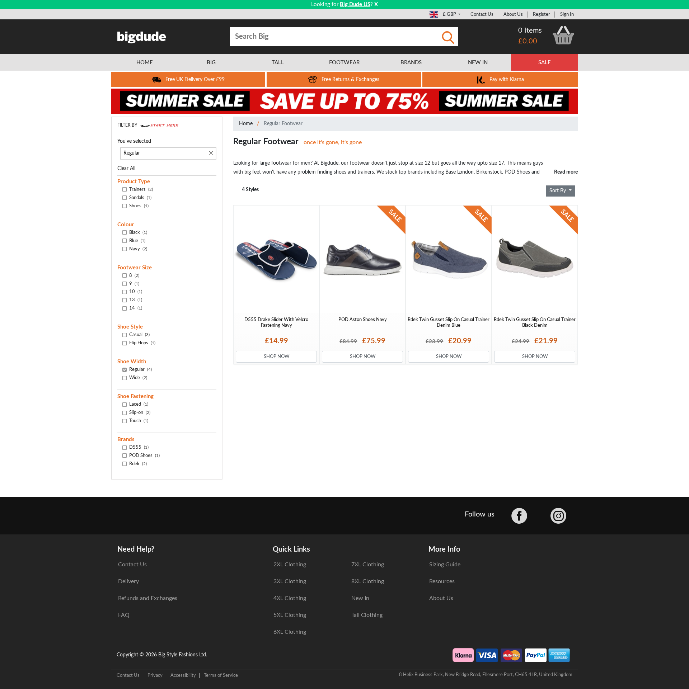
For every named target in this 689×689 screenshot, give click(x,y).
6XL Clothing (289, 632)
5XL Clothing (289, 615)
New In (360, 598)
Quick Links (291, 549)
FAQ (124, 615)
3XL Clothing (289, 581)
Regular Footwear (283, 123)
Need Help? (135, 549)
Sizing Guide (444, 564)
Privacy (155, 675)
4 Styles (250, 189)
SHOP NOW (276, 356)
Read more (566, 172)
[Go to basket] (563, 35)
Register (541, 14)
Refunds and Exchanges (147, 598)
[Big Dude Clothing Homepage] (142, 35)
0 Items (530, 30)
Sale (544, 62)
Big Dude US (355, 4)
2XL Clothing (289, 564)
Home (246, 123)
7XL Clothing (367, 564)
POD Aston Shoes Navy (362, 319)
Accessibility (183, 675)
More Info (444, 549)
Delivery (128, 581)
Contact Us (481, 14)
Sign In (567, 14)
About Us (513, 14)
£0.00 (527, 41)
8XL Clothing (367, 581)
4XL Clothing (289, 598)
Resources (442, 581)
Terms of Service (221, 675)
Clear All (126, 168)
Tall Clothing (367, 615)
